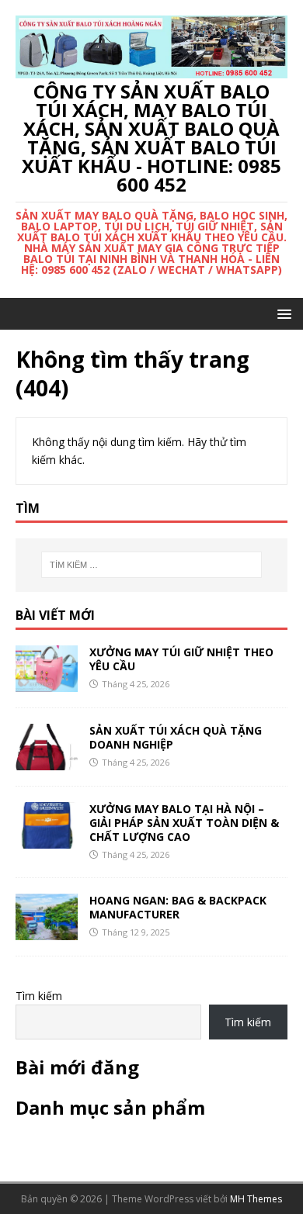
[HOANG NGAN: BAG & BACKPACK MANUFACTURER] (47, 931)
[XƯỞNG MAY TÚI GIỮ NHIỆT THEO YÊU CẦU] (47, 682)
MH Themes (256, 1198)
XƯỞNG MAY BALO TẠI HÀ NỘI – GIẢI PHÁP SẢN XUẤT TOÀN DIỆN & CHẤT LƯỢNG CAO (184, 822)
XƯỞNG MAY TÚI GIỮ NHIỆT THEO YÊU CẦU (181, 659)
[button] (281, 313)
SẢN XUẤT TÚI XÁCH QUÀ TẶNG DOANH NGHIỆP (175, 737)
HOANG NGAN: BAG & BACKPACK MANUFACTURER (177, 907)
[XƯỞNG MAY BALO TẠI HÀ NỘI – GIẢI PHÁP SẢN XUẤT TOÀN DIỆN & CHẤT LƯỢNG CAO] (47, 839)
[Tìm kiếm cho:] (152, 565)
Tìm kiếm (39, 995)
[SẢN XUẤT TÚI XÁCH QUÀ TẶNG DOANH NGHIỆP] (47, 760)
